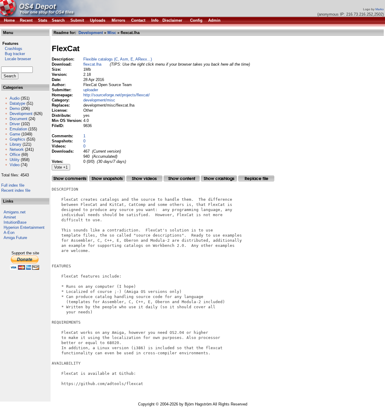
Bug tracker (13, 53)
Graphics (17, 139)
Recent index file (15, 190)
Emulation (18, 129)
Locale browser (16, 59)
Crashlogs (11, 48)
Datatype (17, 103)
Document (18, 119)
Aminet (10, 217)
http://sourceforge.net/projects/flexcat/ (116, 95)
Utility (15, 159)
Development (21, 113)
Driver (15, 124)
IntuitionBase (15, 222)
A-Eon (9, 232)
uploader (90, 90)
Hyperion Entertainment (24, 227)
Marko (379, 9)
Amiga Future (15, 237)
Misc (111, 32)
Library (15, 144)
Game (15, 134)
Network (17, 149)
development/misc (99, 100)
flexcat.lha (92, 64)
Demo (15, 108)
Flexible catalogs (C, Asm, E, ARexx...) (117, 59)
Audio (15, 98)
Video (15, 165)
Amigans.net (15, 212)
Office (15, 154)
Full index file (12, 185)
